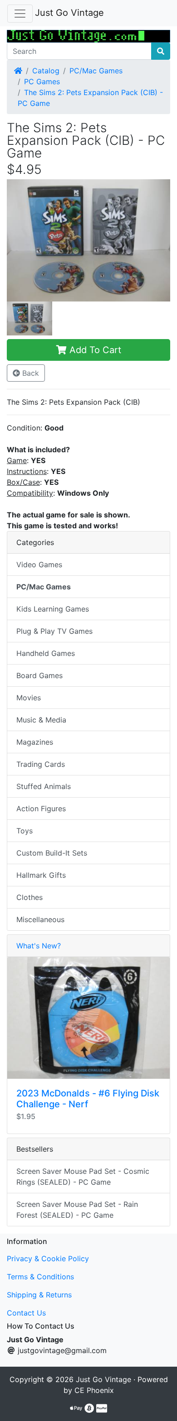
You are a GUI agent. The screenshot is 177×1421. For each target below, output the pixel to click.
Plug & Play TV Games (54, 631)
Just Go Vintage (69, 12)
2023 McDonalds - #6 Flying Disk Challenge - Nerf (87, 1099)
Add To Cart (94, 349)
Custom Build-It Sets (51, 852)
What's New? (38, 945)
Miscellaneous (40, 919)
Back (29, 373)
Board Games (39, 675)
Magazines (34, 741)
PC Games (42, 81)
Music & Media (41, 719)
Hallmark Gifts (41, 875)
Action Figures (41, 808)
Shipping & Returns (39, 1294)
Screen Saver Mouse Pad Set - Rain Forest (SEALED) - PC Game (77, 1210)
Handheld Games (45, 653)
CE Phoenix (94, 1390)
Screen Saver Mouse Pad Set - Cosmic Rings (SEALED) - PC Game (82, 1177)
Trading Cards (40, 764)
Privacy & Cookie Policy (48, 1258)
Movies (28, 697)
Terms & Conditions (40, 1276)
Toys (24, 830)
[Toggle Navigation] (20, 14)
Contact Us (26, 1312)
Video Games (39, 564)
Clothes (29, 897)
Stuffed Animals (43, 786)
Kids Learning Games (52, 608)
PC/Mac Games (96, 70)
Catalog (45, 70)
